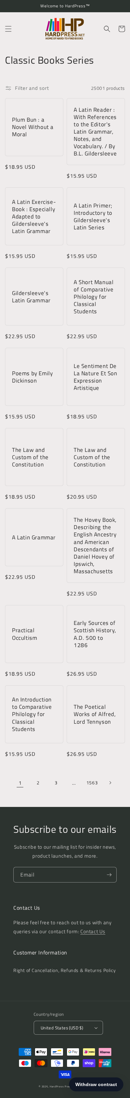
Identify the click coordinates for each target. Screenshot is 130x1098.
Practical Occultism (24, 634)
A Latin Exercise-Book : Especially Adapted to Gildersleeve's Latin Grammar (34, 216)
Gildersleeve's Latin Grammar (31, 296)
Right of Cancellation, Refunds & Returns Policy (64, 970)
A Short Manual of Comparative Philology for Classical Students (93, 296)
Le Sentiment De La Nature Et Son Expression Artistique (95, 377)
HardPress (57, 1086)
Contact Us (92, 931)
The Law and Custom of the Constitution (30, 457)
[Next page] (110, 782)
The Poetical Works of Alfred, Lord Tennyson (95, 714)
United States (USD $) (62, 1027)
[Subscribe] (109, 875)
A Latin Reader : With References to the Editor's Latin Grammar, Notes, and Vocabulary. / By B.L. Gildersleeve (95, 131)
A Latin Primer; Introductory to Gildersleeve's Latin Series (93, 216)
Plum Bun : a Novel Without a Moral (33, 127)
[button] (8, 29)
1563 (92, 782)
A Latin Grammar (34, 537)
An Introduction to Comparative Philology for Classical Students (32, 714)
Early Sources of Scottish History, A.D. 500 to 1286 (95, 633)
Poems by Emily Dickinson (32, 377)
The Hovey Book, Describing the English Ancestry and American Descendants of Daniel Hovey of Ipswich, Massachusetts (95, 545)
